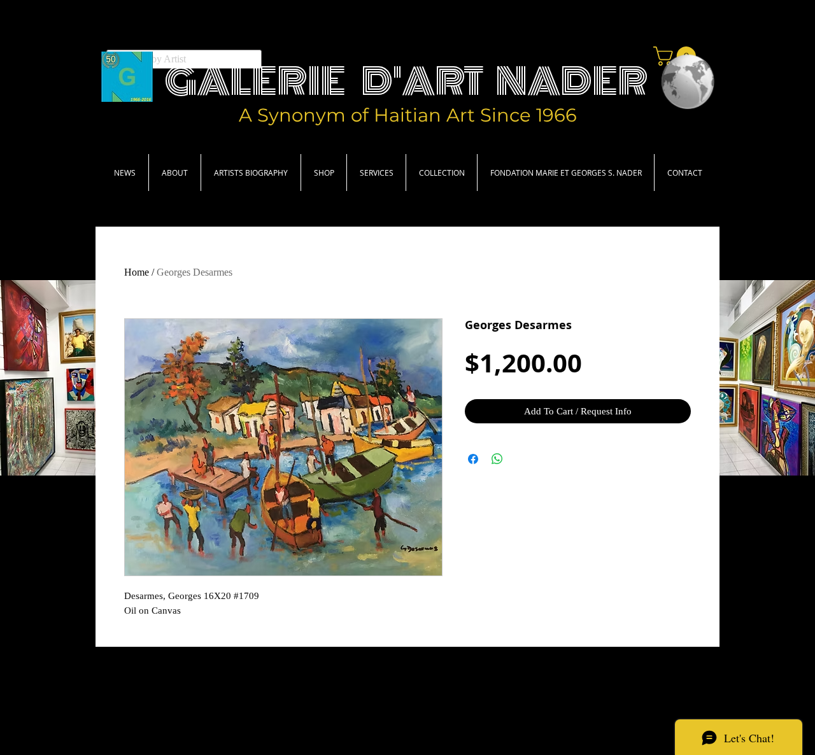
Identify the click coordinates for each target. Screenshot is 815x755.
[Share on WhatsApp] (497, 459)
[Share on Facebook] (473, 459)
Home (136, 272)
